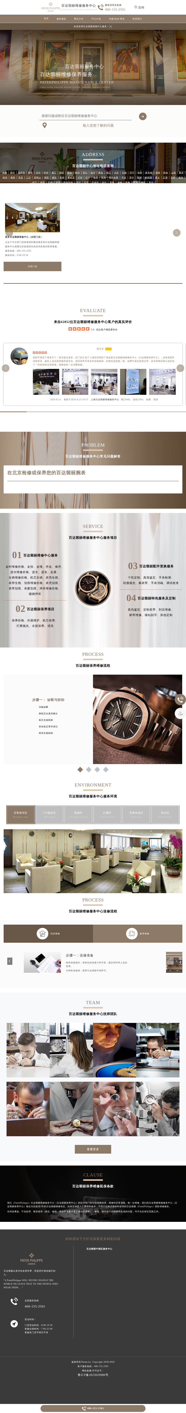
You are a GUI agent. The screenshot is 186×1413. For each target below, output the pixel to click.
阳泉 (30, 172)
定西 (50, 182)
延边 (69, 172)
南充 (5, 177)
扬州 (12, 172)
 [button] (9, 232)
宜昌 (20, 177)
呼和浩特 (68, 182)
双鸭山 (37, 177)
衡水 (181, 172)
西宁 (34, 182)
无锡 (124, 172)
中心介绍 (96, 19)
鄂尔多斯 (113, 177)
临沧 (181, 177)
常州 (135, 182)
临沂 (93, 172)
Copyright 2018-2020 (103, 1362)
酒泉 (157, 172)
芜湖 (103, 177)
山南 (173, 172)
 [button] (176, 232)
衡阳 (13, 177)
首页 (46, 18)
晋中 (131, 177)
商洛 (165, 172)
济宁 (132, 172)
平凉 (124, 177)
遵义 (157, 177)
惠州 (151, 182)
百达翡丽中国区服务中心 (99, 1249)
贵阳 (173, 177)
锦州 (104, 182)
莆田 (46, 177)
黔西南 (148, 177)
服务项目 (61, 19)
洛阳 (139, 177)
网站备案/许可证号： (93, 1370)
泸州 (80, 177)
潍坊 (54, 177)
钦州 (77, 172)
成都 (120, 182)
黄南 (112, 182)
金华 (58, 182)
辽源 (165, 177)
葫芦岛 (21, 172)
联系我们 (137, 19)
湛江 (54, 172)
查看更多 (93, 1149)
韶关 (61, 172)
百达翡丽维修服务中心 (78, 5)
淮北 (95, 177)
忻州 (46, 172)
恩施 (127, 182)
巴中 (88, 177)
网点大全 (79, 19)
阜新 (62, 177)
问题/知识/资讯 (117, 19)
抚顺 (4, 172)
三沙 (28, 177)
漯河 (78, 182)
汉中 (38, 172)
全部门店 (32, 266)
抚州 (140, 172)
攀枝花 (71, 177)
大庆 (116, 172)
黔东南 (148, 172)
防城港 (95, 182)
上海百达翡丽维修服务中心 (105, 399)
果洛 (100, 172)
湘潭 (42, 182)
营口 (85, 172)
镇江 (108, 172)
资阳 (143, 182)
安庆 (86, 182)
